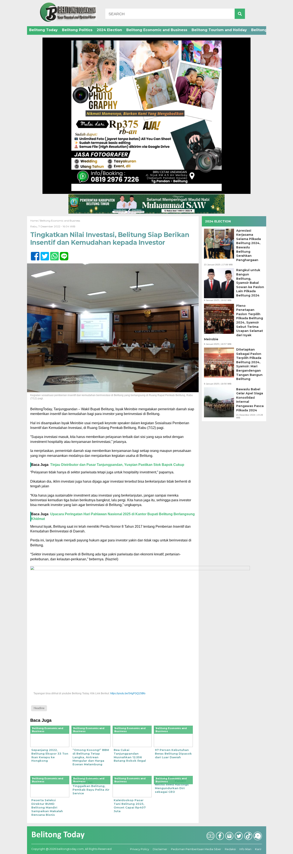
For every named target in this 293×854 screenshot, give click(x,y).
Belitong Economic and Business (156, 30)
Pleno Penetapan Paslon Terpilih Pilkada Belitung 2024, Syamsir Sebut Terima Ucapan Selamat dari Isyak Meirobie (233, 322)
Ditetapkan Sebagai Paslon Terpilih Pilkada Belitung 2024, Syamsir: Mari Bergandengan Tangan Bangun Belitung (249, 364)
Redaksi (230, 849)
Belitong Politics (77, 30)
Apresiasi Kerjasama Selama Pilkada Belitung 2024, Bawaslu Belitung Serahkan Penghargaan (248, 245)
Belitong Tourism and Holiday (219, 30)
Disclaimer (160, 849)
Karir (258, 849)
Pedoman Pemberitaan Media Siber (196, 849)
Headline (39, 708)
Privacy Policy (139, 849)
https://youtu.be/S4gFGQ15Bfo (127, 693)
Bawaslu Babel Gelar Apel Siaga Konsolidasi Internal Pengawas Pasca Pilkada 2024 (250, 399)
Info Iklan (245, 849)
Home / (35, 220)
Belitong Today (43, 30)
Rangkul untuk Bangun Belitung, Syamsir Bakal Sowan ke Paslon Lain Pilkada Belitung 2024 (250, 282)
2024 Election (109, 30)
